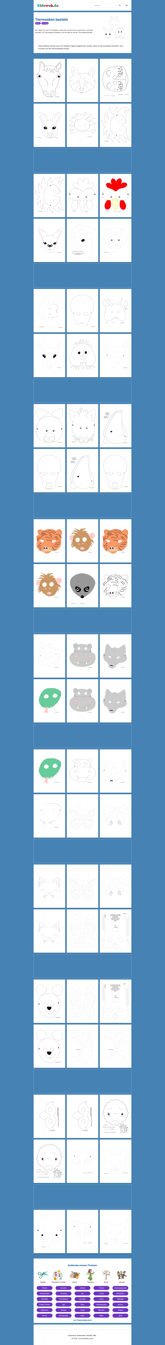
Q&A (94, 1335)
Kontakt (89, 1335)
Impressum (72, 1335)
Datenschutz (81, 1335)
